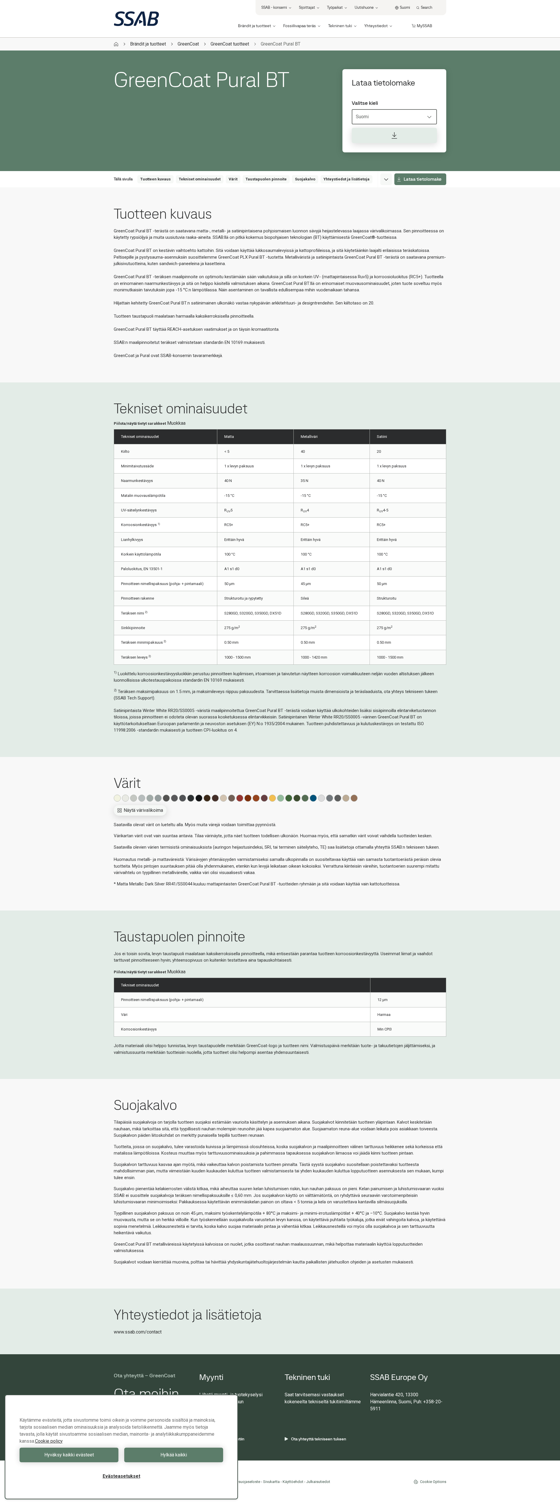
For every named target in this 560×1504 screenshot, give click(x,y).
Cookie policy (49, 1441)
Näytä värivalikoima (143, 810)
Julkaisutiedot (318, 1481)
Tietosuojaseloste (245, 1481)
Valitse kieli (365, 103)
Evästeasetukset (121, 1476)
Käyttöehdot (293, 1481)
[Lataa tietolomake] (394, 135)
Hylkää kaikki (173, 1455)
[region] (121, 1447)
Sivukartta (271, 1481)
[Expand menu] (386, 179)
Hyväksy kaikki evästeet (69, 1455)
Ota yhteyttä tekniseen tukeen (318, 1439)
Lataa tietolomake (423, 179)
